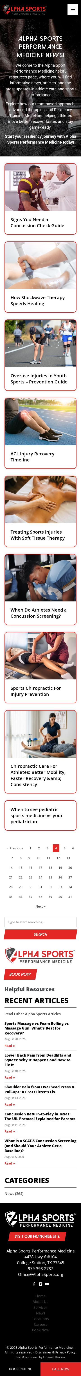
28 (12, 888)
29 (22, 888)
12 (59, 859)
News (13, 1193)
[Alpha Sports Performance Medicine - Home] (24, 9)
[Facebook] (34, 1284)
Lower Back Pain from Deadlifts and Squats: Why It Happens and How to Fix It (37, 1060)
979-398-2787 (40, 1268)
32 (51, 888)
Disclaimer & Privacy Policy (55, 1352)
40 (61, 898)
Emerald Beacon (54, 1357)
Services (40, 1307)
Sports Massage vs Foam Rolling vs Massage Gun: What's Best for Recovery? (36, 1028)
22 (22, 878)
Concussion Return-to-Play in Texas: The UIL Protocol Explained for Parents (40, 1116)
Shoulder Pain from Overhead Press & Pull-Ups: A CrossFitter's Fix (39, 1090)
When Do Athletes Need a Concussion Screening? (39, 613)
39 (51, 898)
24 (42, 878)
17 (42, 869)
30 (32, 888)
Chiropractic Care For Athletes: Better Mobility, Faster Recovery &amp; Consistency (38, 775)
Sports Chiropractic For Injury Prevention (36, 691)
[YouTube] (47, 1284)
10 (40, 859)
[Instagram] (40, 1284)
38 (42, 898)
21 (12, 878)
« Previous (15, 848)
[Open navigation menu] (73, 9)
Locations (40, 1318)
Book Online (20, 1369)
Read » (9, 1045)
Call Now (60, 1369)
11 (49, 859)
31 (42, 888)
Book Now (20, 974)
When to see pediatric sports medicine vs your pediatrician (37, 816)
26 (61, 878)
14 (12, 869)
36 (22, 898)
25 (51, 878)
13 (69, 859)
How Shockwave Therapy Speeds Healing (38, 300)
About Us (40, 1301)
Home (40, 1295)
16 (32, 869)
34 (71, 888)
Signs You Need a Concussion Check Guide (37, 222)
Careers (40, 1324)
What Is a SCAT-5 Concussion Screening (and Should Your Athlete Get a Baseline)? (40, 1146)
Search (40, 934)
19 (61, 869)
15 (22, 869)
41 (71, 898)
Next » (41, 906)
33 (61, 888)
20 (71, 869)
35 (12, 898)
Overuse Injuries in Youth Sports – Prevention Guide (39, 379)
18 (51, 869)
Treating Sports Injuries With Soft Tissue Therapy (38, 535)
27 (71, 878)
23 (32, 878)
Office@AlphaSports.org (40, 1274)
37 (32, 898)
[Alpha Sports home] (40, 955)
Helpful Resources (29, 989)
